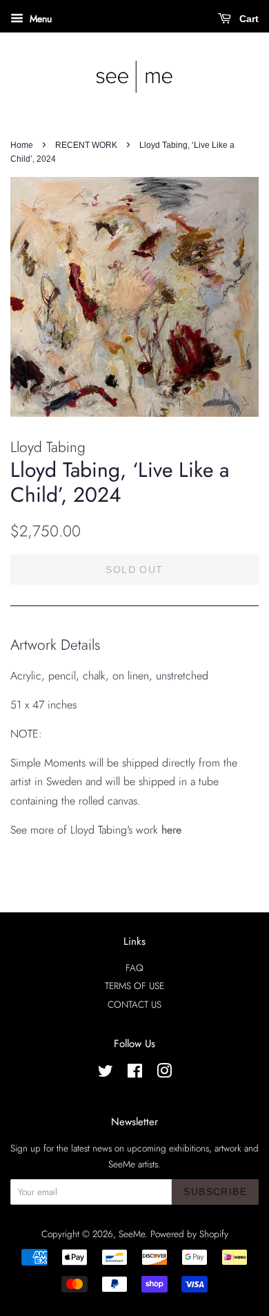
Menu (39, 19)
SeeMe (132, 1234)
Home (21, 145)
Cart (248, 18)
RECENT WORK (86, 145)
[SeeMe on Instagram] (164, 1073)
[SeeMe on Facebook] (135, 1073)
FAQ (134, 968)
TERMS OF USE (134, 986)
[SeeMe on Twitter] (105, 1073)
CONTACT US (134, 1004)
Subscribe (215, 1191)
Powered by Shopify (189, 1234)
